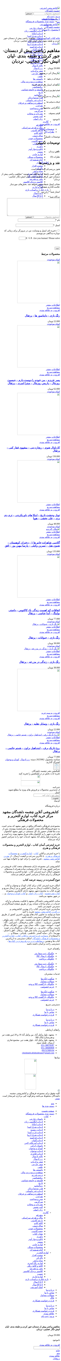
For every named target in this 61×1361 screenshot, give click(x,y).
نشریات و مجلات (35, 113)
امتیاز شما (54, 192)
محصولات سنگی (35, 157)
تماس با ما (49, 1012)
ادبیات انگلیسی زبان (33, 1122)
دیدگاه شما (54, 197)
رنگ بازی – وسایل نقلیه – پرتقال (42, 723)
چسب (40, 1274)
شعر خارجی (37, 73)
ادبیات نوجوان (36, 1151)
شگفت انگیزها (47, 979)
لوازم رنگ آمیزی (35, 1263)
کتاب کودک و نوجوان (16, 893)
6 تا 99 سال (37, 196)
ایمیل (56, 225)
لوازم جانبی (37, 154)
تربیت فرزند (37, 1175)
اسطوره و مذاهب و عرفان (30, 103)
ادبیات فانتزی (36, 1154)
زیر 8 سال (38, 68)
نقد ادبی (39, 105)
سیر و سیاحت (36, 108)
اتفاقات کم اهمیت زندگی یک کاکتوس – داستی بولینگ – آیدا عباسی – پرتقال (34, 612)
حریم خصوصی (47, 987)
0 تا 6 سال (38, 1282)
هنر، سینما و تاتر (35, 97)
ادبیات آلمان (37, 1140)
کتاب (52, 38)
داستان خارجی (36, 1119)
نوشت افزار (37, 166)
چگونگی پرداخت (46, 959)
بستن (57, 1098)
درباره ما (50, 1009)
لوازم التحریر (42, 1252)
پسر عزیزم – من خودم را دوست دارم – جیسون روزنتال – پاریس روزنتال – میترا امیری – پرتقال (33, 382)
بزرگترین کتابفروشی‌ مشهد (47, 912)
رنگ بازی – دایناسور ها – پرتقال (42, 315)
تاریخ (40, 92)
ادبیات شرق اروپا (35, 44)
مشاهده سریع (53, 307)
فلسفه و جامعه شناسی (32, 89)
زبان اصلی (38, 119)
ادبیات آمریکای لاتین (33, 1143)
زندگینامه (38, 1186)
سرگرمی (38, 111)
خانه (57, 38)
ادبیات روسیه (36, 1130)
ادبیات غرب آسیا (35, 1132)
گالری (46, 121)
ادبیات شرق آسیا (35, 1127)
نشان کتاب (38, 1234)
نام (57, 220)
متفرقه (39, 1215)
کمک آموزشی (36, 1287)
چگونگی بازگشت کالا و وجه (41, 984)
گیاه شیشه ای (36, 160)
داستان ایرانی (36, 1146)
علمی (40, 76)
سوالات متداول (47, 981)
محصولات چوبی (35, 138)
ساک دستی (37, 136)
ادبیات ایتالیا (37, 1124)
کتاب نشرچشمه (52, 893)
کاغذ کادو (38, 133)
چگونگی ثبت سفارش (44, 953)
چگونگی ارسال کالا (45, 956)
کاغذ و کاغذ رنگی (35, 1266)
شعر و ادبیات (37, 71)
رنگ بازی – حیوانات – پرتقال (44, 637)
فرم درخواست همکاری (43, 1015)
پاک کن (39, 1258)
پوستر (40, 152)
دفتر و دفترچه (36, 179)
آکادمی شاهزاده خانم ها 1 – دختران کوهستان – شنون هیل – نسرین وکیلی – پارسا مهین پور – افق (32, 544)
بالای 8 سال (37, 65)
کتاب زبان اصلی (35, 893)
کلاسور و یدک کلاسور (33, 182)
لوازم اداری (37, 187)
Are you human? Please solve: (46, 238)
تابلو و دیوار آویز (35, 149)
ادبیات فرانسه (36, 47)
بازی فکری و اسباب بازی (37, 190)
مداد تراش (38, 171)
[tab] (27, 129)
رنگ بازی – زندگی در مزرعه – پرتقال (39, 661)
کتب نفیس (38, 116)
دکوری (40, 146)
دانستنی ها (38, 79)
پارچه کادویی (37, 130)
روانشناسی (37, 87)
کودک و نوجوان (42, 38)
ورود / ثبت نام (47, 1316)
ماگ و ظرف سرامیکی (32, 128)
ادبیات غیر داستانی (34, 100)
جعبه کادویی (37, 1231)
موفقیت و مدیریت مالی (32, 81)
